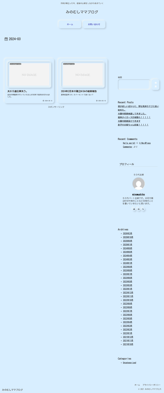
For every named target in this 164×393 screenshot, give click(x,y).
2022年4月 (127, 322)
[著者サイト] (134, 209)
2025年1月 (127, 245)
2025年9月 (127, 241)
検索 (120, 77)
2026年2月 (127, 233)
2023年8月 (127, 270)
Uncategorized (129, 363)
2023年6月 (127, 278)
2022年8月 (127, 307)
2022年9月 (127, 304)
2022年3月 (127, 326)
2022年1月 (127, 333)
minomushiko (138, 194)
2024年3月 (127, 259)
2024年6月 (127, 252)
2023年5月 (127, 282)
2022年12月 (128, 293)
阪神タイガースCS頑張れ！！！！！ (134, 117)
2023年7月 (127, 274)
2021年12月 (128, 337)
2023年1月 (127, 289)
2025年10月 (128, 237)
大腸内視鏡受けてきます (129, 121)
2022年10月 (128, 300)
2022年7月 (127, 311)
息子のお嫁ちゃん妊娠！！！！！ (133, 125)
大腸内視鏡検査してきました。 (132, 114)
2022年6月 (127, 315)
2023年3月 (127, 285)
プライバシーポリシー (152, 385)
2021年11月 (128, 341)
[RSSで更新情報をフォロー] (143, 209)
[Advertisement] (56, 49)
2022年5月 (127, 318)
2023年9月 (127, 267)
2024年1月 (127, 263)
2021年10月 (128, 344)
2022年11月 (128, 296)
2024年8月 (127, 248)
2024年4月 (127, 256)
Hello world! (129, 143)
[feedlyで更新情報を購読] (138, 209)
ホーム (137, 385)
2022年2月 (127, 329)
